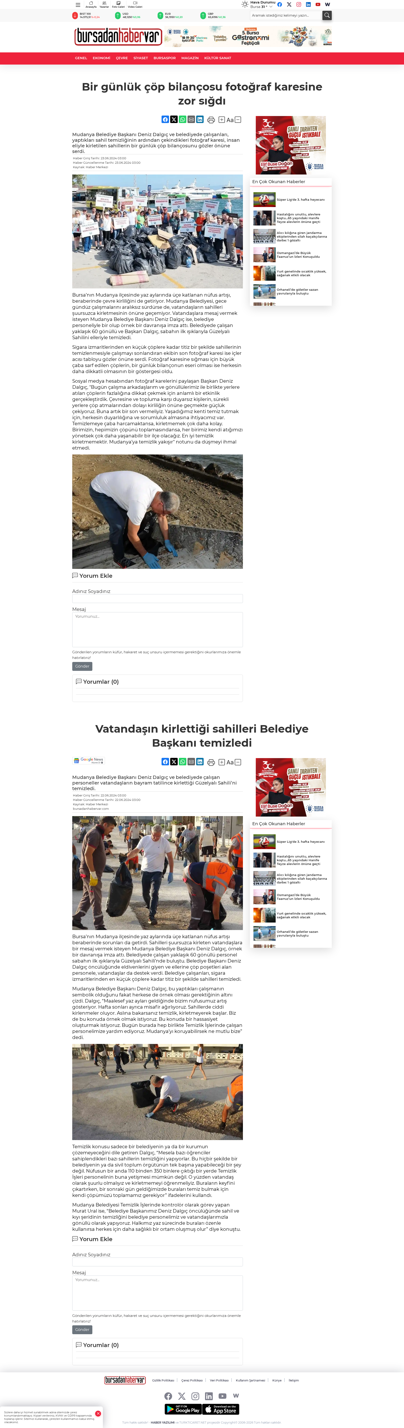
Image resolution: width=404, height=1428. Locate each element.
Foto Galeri (118, 6)
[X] (289, 4)
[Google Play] (183, 1409)
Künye (276, 1380)
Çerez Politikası (192, 1380)
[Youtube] (317, 4)
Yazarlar (104, 6)
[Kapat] (98, 1413)
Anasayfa (91, 6)
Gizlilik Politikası (163, 1380)
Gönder (82, 666)
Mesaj (79, 609)
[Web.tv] (327, 4)
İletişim (294, 1380)
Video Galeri (135, 6)
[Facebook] (279, 4)
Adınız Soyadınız (91, 591)
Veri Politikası (219, 1380)
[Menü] (78, 4)
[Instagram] (298, 4)
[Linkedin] (308, 4)
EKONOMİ (101, 58)
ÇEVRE (122, 58)
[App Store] (220, 1409)
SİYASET (140, 58)
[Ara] (327, 15)
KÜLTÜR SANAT (217, 58)
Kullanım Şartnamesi (250, 1380)
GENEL (81, 58)
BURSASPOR (165, 58)
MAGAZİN (190, 58)
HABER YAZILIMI (163, 1422)
